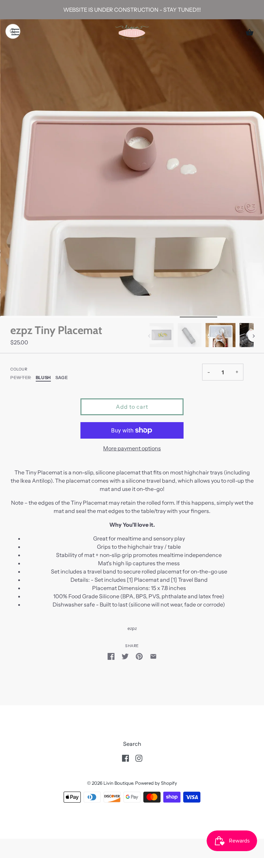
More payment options (132, 448)
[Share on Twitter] (125, 656)
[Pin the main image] (139, 656)
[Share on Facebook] (111, 656)
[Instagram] (138, 757)
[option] (161, 336)
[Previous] (149, 336)
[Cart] (249, 32)
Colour (18, 369)
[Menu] (15, 33)
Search (132, 743)
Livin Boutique (118, 783)
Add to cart (132, 406)
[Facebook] (125, 757)
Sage (61, 377)
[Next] (253, 336)
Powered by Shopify (156, 783)
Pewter (20, 377)
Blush (43, 377)
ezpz (132, 628)
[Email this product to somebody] (153, 656)
